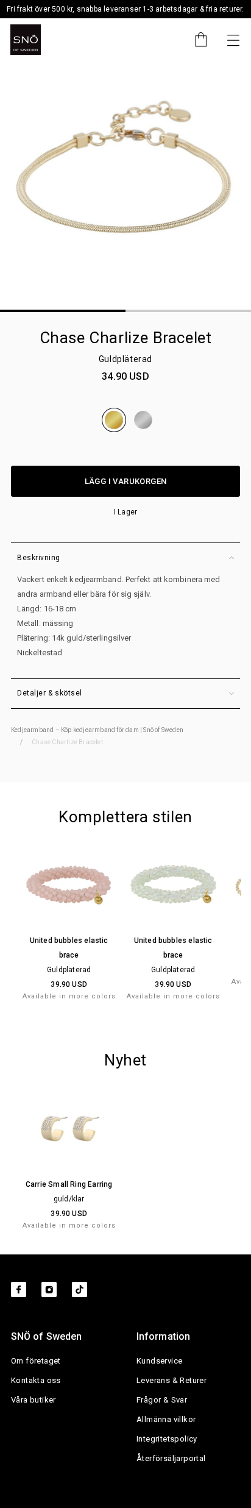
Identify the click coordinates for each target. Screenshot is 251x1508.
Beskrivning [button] (38, 557)
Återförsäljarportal (171, 1458)
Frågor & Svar (161, 1399)
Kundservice (159, 1360)
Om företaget (36, 1360)
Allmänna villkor (166, 1419)
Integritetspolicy (166, 1438)
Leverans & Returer (171, 1380)
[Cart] (195, 39)
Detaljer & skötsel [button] (49, 693)
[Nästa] (233, 39)
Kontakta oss (36, 1380)
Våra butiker (33, 1399)
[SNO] (25, 39)
